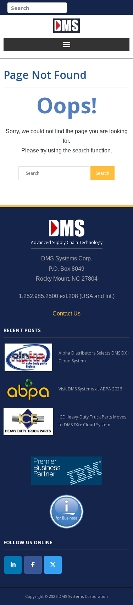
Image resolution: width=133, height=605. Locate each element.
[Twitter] (53, 565)
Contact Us (66, 313)
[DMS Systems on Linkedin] (13, 565)
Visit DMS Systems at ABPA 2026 (90, 389)
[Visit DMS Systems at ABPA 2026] (28, 389)
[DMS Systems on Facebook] (33, 565)
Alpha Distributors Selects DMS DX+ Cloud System (94, 357)
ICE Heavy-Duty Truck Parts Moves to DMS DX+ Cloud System (92, 421)
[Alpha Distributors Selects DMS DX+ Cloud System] (28, 357)
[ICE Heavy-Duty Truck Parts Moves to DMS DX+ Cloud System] (28, 421)
